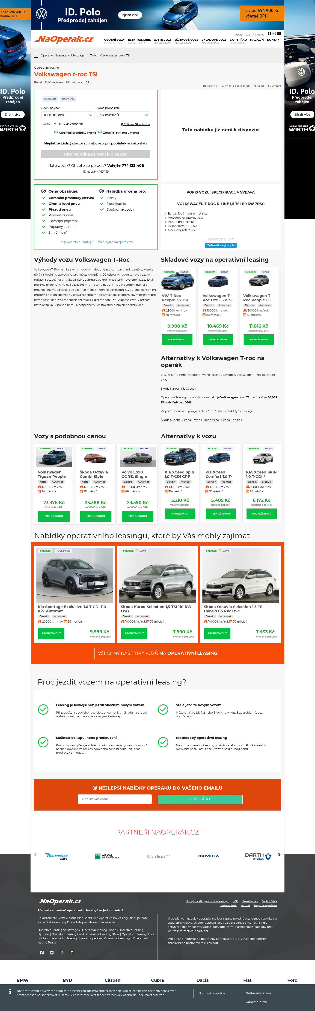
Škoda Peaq (211, 420)
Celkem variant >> (136, 124)
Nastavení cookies (258, 993)
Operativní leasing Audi (138, 934)
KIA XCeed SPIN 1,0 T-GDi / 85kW (220, 476)
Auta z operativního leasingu (59, 938)
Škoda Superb (170, 420)
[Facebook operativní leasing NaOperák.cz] (269, 33)
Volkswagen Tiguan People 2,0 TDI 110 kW (52, 476)
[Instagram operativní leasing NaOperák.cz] (274, 33)
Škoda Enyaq (191, 420)
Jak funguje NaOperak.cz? (115, 242)
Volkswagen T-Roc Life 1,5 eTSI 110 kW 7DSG (180, 300)
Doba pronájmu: (108, 108)
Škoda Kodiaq (231, 420)
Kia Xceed (188, 388)
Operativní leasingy (117, 938)
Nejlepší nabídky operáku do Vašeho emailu (160, 788)
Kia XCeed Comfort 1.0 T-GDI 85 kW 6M (179, 476)
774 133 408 (133, 166)
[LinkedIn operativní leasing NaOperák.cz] (279, 33)
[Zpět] (37, 56)
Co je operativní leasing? (76, 242)
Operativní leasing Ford (68, 934)
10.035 (272, 397)
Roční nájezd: (50, 108)
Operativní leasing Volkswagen (59, 930)
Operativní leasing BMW (102, 934)
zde (161, 995)
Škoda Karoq (170, 388)
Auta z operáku (91, 938)
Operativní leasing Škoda (99, 930)
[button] (279, 856)
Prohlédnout (180, 339)
